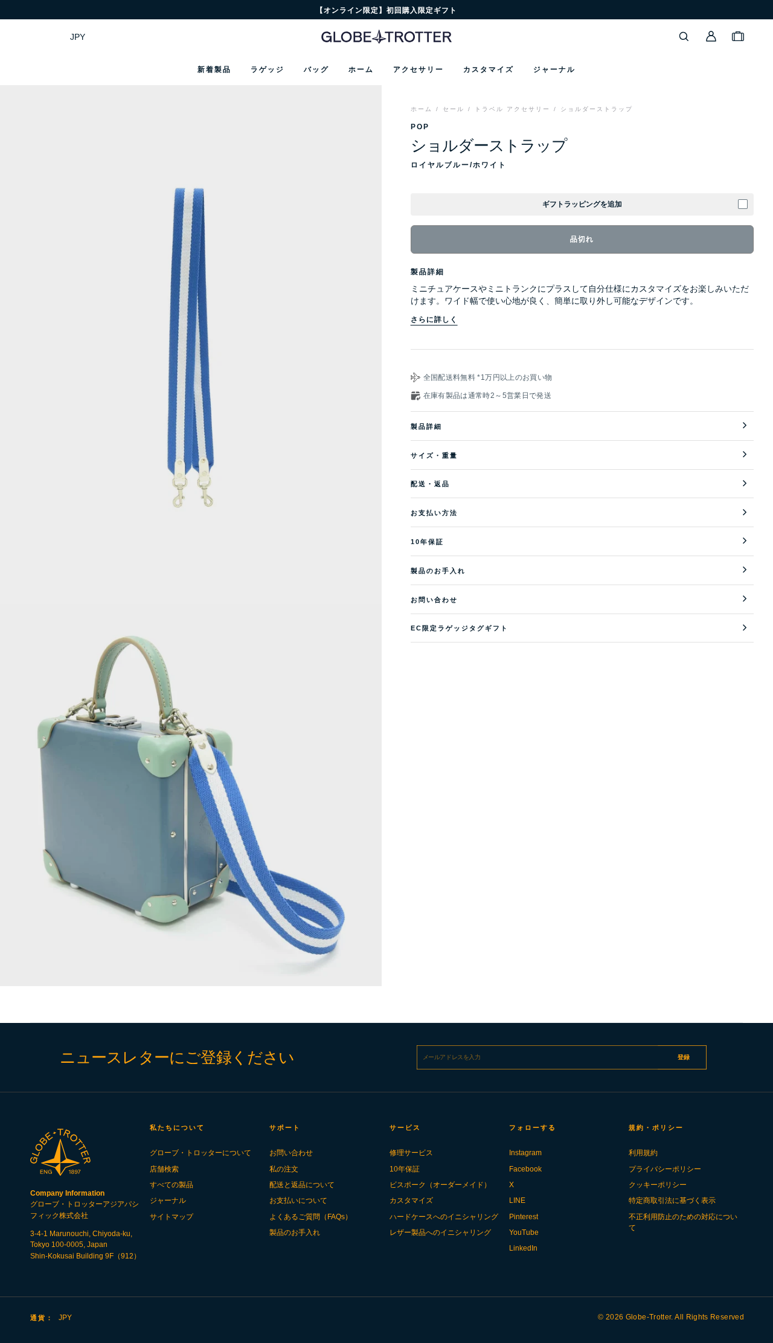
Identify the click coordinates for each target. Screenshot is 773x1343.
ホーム (421, 109)
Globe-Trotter (649, 1317)
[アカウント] (711, 36)
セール (453, 109)
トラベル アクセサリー (512, 109)
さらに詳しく (434, 319)
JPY (77, 37)
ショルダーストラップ (596, 109)
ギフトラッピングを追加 (582, 204)
